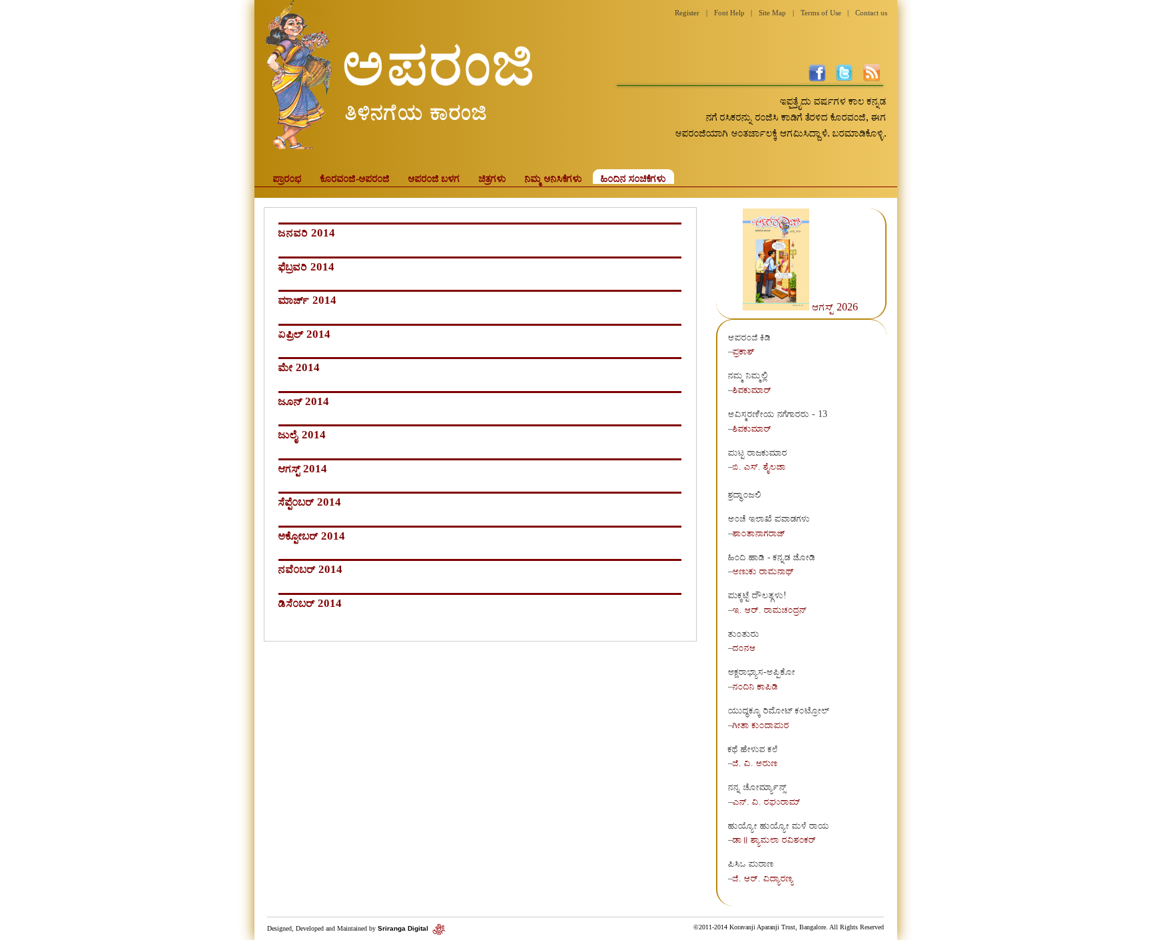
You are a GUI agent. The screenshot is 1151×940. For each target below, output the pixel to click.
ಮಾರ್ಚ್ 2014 (307, 300)
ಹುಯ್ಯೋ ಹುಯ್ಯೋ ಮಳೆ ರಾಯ (778, 825)
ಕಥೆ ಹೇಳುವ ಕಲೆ (753, 748)
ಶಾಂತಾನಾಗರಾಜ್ (759, 533)
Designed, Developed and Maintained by (348, 928)
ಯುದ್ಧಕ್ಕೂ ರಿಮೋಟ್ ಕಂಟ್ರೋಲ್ (778, 710)
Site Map (772, 13)
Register (687, 13)
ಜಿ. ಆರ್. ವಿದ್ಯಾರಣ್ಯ (763, 878)
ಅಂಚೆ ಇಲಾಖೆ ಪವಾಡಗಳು (769, 518)
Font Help (729, 13)
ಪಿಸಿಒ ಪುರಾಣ (751, 863)
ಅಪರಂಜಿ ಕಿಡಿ (749, 337)
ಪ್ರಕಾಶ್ (744, 351)
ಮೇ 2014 (299, 367)
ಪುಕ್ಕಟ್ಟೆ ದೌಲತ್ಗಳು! (757, 595)
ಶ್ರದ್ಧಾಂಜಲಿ (744, 494)
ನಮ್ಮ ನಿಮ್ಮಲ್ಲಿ (747, 375)
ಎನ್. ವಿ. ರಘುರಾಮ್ (767, 801)
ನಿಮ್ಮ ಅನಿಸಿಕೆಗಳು (553, 178)
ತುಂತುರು (743, 633)
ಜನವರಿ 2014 (306, 233)
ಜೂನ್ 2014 (303, 401)
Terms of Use (821, 13)
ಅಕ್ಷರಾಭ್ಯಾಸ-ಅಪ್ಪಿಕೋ (761, 671)
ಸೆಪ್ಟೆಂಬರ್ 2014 (309, 502)
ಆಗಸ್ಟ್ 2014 (302, 468)
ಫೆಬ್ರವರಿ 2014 (306, 266)
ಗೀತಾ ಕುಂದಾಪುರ (761, 724)
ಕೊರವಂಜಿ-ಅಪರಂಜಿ (355, 178)
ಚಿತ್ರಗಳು (492, 178)
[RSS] (871, 77)
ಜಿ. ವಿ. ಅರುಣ (755, 762)
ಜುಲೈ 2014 (302, 434)
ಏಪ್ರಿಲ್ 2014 (304, 334)
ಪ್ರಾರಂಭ (287, 178)
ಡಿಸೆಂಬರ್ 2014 (310, 603)
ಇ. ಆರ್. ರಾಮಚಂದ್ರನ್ (770, 609)
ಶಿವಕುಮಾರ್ (752, 389)
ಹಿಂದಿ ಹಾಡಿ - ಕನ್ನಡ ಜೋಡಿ (771, 557)
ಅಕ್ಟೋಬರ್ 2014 (311, 536)
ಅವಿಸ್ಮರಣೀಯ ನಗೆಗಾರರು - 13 (777, 413)
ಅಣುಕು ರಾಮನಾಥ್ (763, 571)
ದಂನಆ (744, 647)
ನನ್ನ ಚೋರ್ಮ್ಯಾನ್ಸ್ (757, 786)
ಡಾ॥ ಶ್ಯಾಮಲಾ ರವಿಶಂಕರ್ (774, 839)
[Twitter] (844, 77)
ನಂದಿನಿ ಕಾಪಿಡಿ (755, 686)
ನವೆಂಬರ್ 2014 (310, 569)
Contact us (871, 13)
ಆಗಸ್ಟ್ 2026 (835, 306)
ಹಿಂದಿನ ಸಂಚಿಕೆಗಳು (633, 178)
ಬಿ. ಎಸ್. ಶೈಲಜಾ (759, 466)
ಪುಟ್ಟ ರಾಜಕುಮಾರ (757, 452)
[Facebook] (817, 77)
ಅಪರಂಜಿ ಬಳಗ (434, 178)
